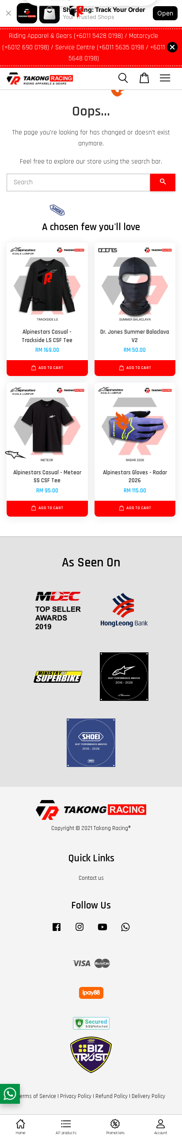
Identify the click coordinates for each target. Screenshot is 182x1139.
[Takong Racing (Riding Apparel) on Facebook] (56, 931)
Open (165, 13)
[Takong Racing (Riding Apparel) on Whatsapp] (125, 931)
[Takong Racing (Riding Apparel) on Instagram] (79, 931)
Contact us (91, 878)
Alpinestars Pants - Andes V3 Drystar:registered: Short (91, 18)
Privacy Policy (75, 1096)
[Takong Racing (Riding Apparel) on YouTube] (102, 931)
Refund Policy (111, 1096)
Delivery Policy (148, 1096)
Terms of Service (36, 1096)
